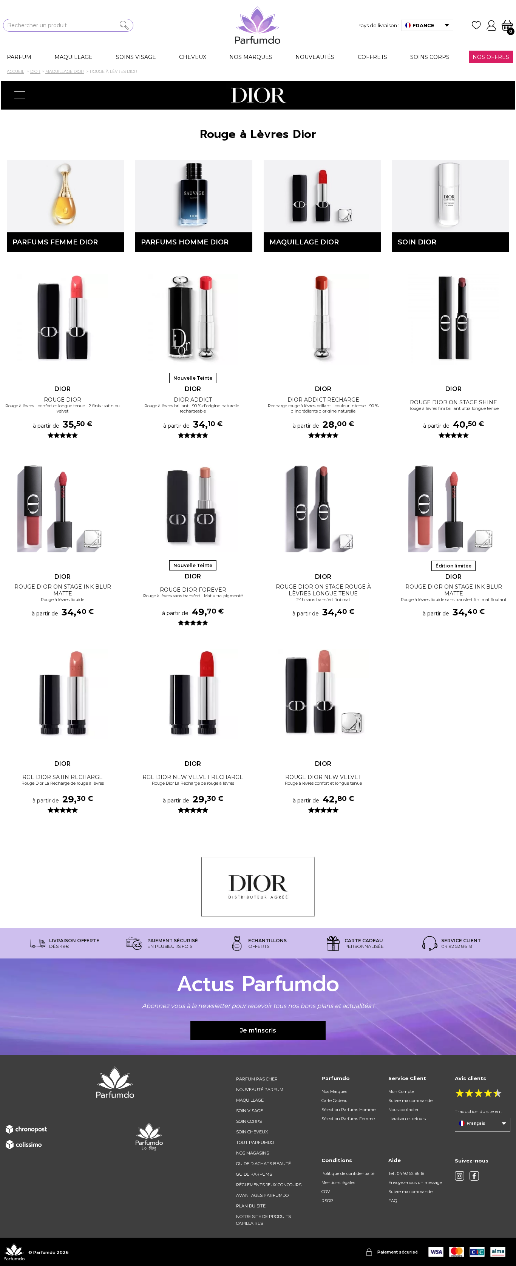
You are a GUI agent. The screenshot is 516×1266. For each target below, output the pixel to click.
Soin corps (249, 1121)
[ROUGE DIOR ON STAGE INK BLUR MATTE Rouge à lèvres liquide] (62, 507)
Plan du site (251, 1206)
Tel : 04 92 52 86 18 (406, 1173)
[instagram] (459, 1176)
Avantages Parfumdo (262, 1195)
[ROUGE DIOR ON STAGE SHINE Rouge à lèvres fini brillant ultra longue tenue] (453, 319)
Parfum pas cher (257, 1079)
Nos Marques (334, 1091)
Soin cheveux (252, 1132)
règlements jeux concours (268, 1184)
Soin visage (249, 1110)
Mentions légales (338, 1182)
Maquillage (250, 1100)
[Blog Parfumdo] (149, 1136)
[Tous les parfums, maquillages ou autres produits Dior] (258, 95)
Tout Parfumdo (255, 1142)
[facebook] (474, 1176)
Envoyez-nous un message (415, 1182)
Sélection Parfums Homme (348, 1109)
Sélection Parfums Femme (348, 1118)
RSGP (327, 1200)
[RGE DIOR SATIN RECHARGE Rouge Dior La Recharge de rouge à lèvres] (62, 694)
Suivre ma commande (410, 1100)
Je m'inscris (258, 1030)
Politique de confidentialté (347, 1173)
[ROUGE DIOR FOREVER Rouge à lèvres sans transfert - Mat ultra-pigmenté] (192, 506)
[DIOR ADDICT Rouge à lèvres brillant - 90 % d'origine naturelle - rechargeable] (192, 319)
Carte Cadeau (334, 1100)
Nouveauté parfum (259, 1089)
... (116, 330)
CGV (325, 1191)
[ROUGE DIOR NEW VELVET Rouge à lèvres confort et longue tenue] (323, 694)
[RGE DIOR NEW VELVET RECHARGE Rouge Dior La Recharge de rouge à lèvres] (192, 694)
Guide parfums (254, 1174)
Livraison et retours (407, 1118)
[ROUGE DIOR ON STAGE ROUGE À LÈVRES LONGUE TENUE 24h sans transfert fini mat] (323, 507)
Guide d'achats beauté (263, 1163)
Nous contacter (403, 1109)
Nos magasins (252, 1153)
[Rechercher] (124, 25)
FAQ (392, 1200)
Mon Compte (401, 1091)
